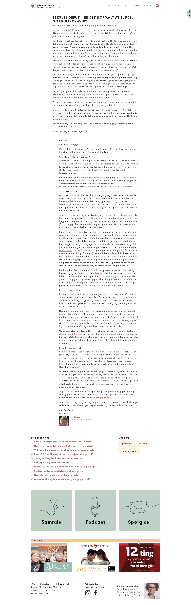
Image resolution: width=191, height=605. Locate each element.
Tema (117, 6)
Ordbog (136, 6)
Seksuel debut (129, 451)
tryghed (97, 380)
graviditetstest (83, 180)
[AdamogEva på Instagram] (88, 595)
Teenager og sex (102, 397)
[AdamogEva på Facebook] (96, 595)
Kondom (143, 443)
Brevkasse (107, 6)
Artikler (126, 6)
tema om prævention (121, 186)
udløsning (98, 273)
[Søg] (157, 5)
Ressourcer (148, 6)
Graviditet (127, 443)
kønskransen (65, 250)
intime (75, 334)
